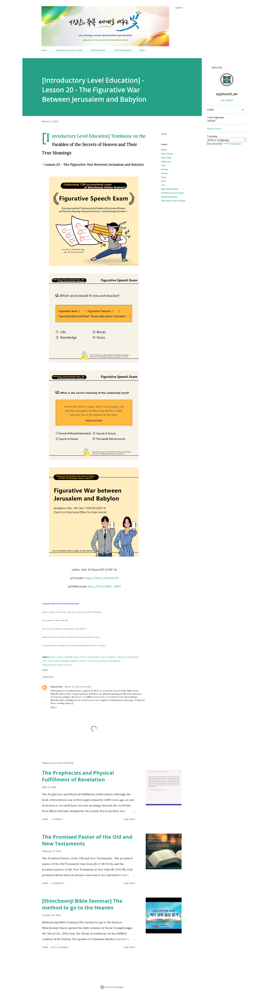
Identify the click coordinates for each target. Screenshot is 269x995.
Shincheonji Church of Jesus (69, 50)
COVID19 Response (122, 50)
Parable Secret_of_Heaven (172, 193)
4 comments (57, 883)
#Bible (164, 149)
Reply (53, 707)
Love (163, 185)
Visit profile (226, 100)
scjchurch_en (227, 94)
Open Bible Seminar (170, 189)
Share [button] (164, 134)
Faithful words (98, 50)
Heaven (164, 173)
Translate (235, 143)
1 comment (57, 819)
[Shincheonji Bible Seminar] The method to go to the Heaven (82, 904)
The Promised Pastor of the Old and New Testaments (87, 840)
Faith (163, 165)
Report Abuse (214, 128)
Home (44, 50)
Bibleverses (166, 161)
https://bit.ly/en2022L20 (101, 578)
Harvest (164, 169)
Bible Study (166, 157)
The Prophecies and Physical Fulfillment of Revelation (78, 776)
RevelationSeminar (169, 196)
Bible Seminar (167, 153)
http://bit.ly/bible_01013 (104, 586)
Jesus (163, 181)
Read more (129, 819)
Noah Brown (56, 686)
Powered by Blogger (114, 987)
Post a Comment (60, 947)
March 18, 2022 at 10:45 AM (78, 686)
